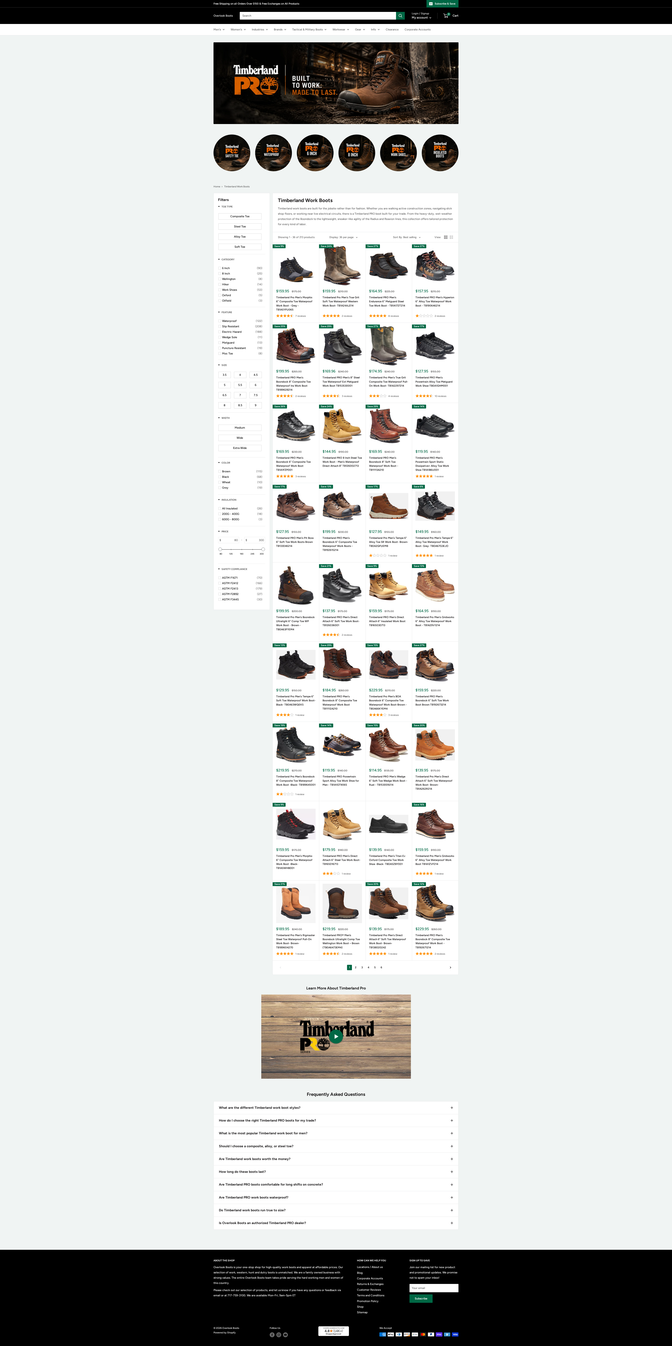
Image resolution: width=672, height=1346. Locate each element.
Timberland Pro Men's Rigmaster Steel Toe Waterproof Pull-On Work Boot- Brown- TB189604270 (295, 941)
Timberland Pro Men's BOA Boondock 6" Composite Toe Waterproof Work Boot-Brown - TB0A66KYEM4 (388, 702)
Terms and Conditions (370, 1295)
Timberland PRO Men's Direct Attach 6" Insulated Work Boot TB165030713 (387, 621)
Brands (278, 29)
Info (373, 29)
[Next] (450, 967)
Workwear (338, 29)
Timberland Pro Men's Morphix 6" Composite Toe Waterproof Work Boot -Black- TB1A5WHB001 (294, 862)
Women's (236, 29)
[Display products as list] (451, 237)
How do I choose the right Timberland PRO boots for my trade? (267, 1120)
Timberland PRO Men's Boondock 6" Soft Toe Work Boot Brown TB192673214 (432, 700)
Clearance (392, 29)
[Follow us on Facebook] (272, 1334)
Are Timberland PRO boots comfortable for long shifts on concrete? (271, 1184)
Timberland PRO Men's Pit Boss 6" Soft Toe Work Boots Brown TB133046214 (295, 542)
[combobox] (318, 16)
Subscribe (421, 1298)
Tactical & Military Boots (307, 29)
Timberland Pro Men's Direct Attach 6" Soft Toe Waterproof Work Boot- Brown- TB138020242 (387, 941)
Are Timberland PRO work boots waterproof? (253, 1197)
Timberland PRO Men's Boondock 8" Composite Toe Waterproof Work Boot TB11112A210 (340, 702)
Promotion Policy (368, 1301)
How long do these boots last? (242, 1172)
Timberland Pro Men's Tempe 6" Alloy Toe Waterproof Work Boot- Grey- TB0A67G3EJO (434, 542)
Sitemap (362, 1312)
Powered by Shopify (225, 1332)
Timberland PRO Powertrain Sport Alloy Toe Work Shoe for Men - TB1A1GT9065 (341, 780)
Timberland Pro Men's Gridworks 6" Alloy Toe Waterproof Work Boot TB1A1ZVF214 (434, 860)
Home (217, 186)
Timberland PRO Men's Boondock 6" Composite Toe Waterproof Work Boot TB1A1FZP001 (293, 464)
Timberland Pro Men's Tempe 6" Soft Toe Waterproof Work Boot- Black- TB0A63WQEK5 (296, 700)
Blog (360, 1272)
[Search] (400, 16)
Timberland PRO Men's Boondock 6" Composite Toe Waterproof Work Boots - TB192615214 (340, 544)
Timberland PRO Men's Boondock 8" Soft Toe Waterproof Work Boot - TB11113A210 (383, 464)
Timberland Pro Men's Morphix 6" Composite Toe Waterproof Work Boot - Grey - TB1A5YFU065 (294, 303)
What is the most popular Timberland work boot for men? (263, 1133)
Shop (360, 1306)
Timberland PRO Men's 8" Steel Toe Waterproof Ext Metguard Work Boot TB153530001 (341, 381)
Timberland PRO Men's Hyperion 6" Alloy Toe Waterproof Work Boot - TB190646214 (434, 301)
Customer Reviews (369, 1289)
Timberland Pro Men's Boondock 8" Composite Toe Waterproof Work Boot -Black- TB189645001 (296, 780)
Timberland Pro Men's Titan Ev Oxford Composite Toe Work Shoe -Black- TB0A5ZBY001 (387, 860)
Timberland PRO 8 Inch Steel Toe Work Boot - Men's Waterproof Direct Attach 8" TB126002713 (342, 462)
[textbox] (230, 540)
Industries (258, 29)
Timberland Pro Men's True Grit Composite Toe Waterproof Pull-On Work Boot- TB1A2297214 (388, 381)
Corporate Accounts (417, 29)
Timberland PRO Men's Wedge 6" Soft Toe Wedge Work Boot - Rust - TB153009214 (388, 780)
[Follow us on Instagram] (278, 1334)
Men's (217, 29)
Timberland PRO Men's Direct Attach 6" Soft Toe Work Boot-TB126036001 (341, 621)
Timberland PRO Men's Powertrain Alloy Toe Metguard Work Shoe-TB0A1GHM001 (434, 381)
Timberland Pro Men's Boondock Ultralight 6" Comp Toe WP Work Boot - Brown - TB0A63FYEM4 (295, 623)
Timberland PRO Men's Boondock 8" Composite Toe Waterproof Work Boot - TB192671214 (432, 941)
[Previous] (280, 967)
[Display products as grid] (445, 237)
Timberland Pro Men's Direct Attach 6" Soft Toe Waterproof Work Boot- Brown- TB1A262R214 (433, 782)
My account (420, 17)
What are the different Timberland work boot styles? (259, 1108)
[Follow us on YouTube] (285, 1334)
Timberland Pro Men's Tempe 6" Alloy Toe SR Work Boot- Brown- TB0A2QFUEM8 (388, 542)
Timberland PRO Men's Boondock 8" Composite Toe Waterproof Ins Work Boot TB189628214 (293, 383)
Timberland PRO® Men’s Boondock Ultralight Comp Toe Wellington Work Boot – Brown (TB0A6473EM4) (341, 941)
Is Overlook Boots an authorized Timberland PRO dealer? (262, 1223)
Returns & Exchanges (370, 1284)
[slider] (220, 549)
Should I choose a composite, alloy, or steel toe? (256, 1146)
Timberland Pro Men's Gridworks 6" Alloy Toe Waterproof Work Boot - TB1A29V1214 (434, 621)
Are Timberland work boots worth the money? (254, 1159)
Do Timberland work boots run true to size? (252, 1210)
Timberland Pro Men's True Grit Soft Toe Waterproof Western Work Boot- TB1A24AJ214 (341, 301)
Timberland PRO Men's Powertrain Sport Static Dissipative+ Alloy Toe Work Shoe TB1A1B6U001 (432, 464)
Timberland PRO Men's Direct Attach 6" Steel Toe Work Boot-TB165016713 (341, 860)
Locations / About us (370, 1267)
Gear (358, 29)
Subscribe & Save (445, 3)
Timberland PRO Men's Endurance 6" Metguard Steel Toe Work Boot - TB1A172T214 (387, 301)
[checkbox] (239, 216)
